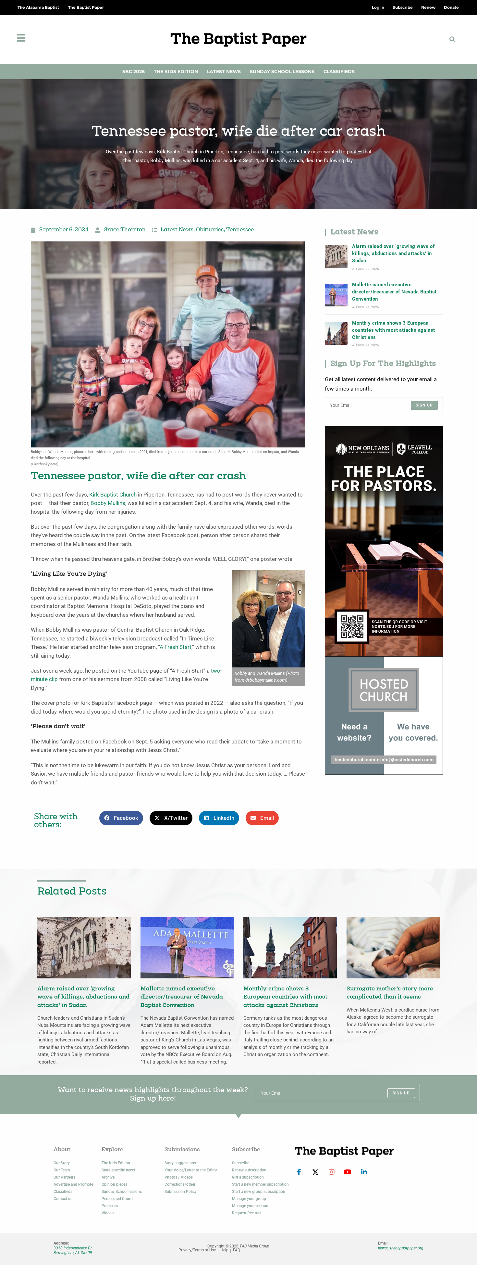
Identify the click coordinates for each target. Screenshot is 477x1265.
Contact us (63, 1198)
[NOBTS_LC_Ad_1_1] (384, 541)
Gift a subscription (248, 1177)
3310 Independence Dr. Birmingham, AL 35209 (73, 1250)
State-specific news (118, 1170)
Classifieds (339, 71)
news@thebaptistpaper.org (400, 1248)
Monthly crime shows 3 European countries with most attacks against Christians (393, 330)
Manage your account (251, 1206)
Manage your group (249, 1198)
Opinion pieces (114, 1184)
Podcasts (110, 1206)
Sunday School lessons (122, 1191)
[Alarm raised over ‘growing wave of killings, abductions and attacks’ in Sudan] (336, 256)
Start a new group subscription (258, 1191)
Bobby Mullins (108, 503)
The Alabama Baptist (38, 7)
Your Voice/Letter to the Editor (191, 1170)
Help (224, 1250)
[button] (452, 39)
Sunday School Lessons (282, 71)
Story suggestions (180, 1163)
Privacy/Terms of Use (197, 1250)
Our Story (62, 1163)
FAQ (236, 1250)
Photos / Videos (179, 1177)
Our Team (62, 1170)
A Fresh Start (175, 647)
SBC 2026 (133, 71)
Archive (108, 1177)
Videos (108, 1213)
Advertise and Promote (73, 1184)
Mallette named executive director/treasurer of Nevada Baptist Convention (394, 292)
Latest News (224, 71)
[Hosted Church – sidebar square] (384, 715)
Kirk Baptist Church (113, 495)
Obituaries (210, 230)
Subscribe (240, 1163)
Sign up (424, 405)
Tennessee (240, 230)
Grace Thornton (125, 230)
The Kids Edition (176, 71)
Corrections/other (180, 1184)
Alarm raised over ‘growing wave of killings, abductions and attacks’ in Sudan (393, 253)
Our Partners (64, 1177)
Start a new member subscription (260, 1184)
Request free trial (246, 1213)
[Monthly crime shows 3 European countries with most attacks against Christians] (336, 333)
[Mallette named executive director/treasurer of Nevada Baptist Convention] (336, 295)
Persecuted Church (118, 1198)
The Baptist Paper (86, 7)
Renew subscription (249, 1170)
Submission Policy (181, 1191)
